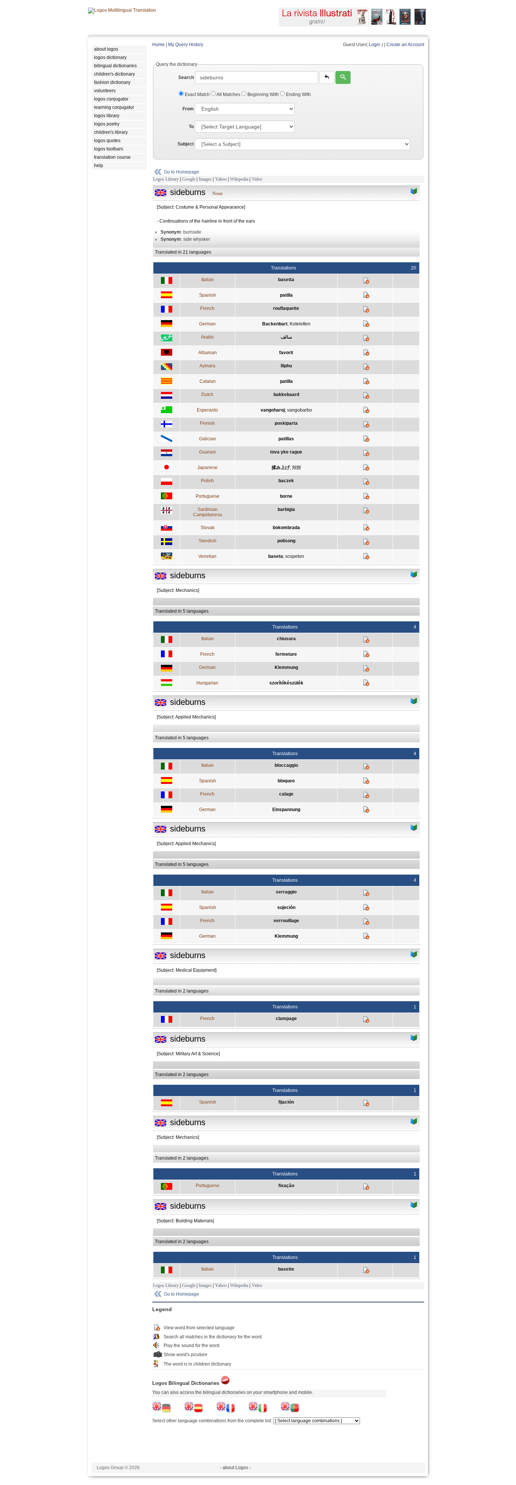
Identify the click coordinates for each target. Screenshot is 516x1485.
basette (286, 1269)
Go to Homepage (181, 172)
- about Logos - (235, 1467)
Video (257, 179)
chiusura (286, 638)
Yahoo (221, 179)
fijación (286, 1102)
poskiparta (286, 423)
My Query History (185, 44)
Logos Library (166, 179)
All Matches (228, 94)
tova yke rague (286, 452)
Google (188, 179)
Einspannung (286, 809)
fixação (286, 1185)
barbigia (286, 509)
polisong (286, 541)
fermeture (286, 654)
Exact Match (197, 94)
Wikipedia (239, 179)
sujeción (286, 907)
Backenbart (274, 324)
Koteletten (300, 324)
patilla (286, 295)
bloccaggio (286, 765)
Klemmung (286, 667)
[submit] (343, 77)
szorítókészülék (286, 683)
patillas (286, 438)
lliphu (286, 366)
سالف (286, 337)
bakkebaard (286, 394)
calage (286, 794)
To (191, 126)
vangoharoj (273, 410)
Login (374, 44)
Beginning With (263, 94)
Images (205, 179)
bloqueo (286, 781)
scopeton (294, 556)
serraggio (286, 892)
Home (158, 44)
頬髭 (296, 467)
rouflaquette (286, 308)
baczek (286, 480)
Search (186, 77)
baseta (275, 556)
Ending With (298, 94)
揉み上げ (281, 467)
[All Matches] (414, 191)
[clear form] (326, 77)
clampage (286, 1018)
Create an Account (405, 44)
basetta (286, 279)
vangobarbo (299, 410)
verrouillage (286, 920)
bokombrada (286, 527)
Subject (186, 144)
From (188, 108)
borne (286, 496)
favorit (286, 352)
